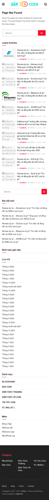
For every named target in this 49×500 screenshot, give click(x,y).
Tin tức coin (8, 402)
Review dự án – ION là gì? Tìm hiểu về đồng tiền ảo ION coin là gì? (30, 162)
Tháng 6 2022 (8, 314)
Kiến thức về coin (11, 397)
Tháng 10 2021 (8, 330)
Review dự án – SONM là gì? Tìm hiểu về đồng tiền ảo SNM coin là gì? (31, 110)
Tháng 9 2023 (8, 294)
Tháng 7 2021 (8, 342)
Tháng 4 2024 (8, 266)
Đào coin (7, 386)
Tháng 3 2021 (8, 358)
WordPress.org (8, 435)
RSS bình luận (8, 431)
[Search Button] (42, 33)
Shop (13, 486)
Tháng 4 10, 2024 (35, 142)
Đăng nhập (7, 423)
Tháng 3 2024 (8, 270)
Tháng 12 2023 (8, 282)
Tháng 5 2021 (8, 350)
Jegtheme (19, 494)
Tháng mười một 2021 (11, 326)
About (4, 486)
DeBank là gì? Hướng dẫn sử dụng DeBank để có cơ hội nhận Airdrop (32, 123)
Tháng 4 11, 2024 (35, 128)
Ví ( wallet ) (8, 407)
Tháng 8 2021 (8, 338)
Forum (21, 486)
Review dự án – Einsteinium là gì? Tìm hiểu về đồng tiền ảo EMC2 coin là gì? (31, 53)
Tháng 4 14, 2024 (35, 73)
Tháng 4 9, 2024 (35, 154)
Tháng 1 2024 (8, 278)
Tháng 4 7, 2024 (35, 168)
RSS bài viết (7, 427)
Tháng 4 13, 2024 (35, 102)
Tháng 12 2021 (8, 322)
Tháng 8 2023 (8, 298)
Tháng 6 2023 (8, 306)
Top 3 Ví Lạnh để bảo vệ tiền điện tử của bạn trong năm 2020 (31, 149)
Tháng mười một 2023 (11, 286)
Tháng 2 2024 (8, 274)
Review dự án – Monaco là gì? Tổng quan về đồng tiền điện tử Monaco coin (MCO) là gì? (30, 67)
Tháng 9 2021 (8, 334)
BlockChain (8, 381)
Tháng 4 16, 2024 (35, 59)
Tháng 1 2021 (8, 366)
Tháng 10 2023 (8, 290)
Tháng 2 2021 (8, 362)
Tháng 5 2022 (8, 318)
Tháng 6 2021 (8, 346)
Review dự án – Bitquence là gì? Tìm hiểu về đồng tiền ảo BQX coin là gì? (32, 95)
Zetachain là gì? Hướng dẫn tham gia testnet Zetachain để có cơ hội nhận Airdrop (31, 136)
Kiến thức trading (12, 392)
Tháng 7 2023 (8, 302)
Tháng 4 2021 (8, 354)
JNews (23, 491)
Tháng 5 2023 (8, 310)
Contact (31, 486)
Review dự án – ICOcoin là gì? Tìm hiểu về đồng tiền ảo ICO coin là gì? (32, 81)
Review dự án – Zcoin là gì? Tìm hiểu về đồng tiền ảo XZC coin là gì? (31, 176)
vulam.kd (22, 59)
